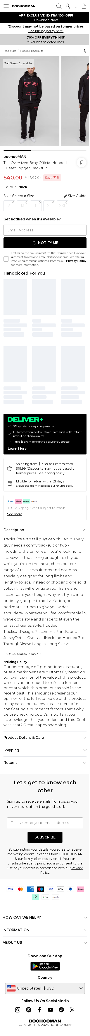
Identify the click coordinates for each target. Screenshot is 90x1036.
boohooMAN (14, 157)
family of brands (36, 859)
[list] (45, 17)
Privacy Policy (76, 260)
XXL (62, 206)
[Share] (84, 51)
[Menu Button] (6, 6)
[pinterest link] (28, 1009)
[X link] (72, 1009)
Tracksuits (9, 50)
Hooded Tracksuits (31, 50)
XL (49, 206)
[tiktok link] (61, 1009)
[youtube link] (50, 1009)
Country (45, 977)
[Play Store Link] (45, 966)
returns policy (64, 485)
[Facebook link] (39, 1009)
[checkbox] (6, 259)
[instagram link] (17, 1009)
